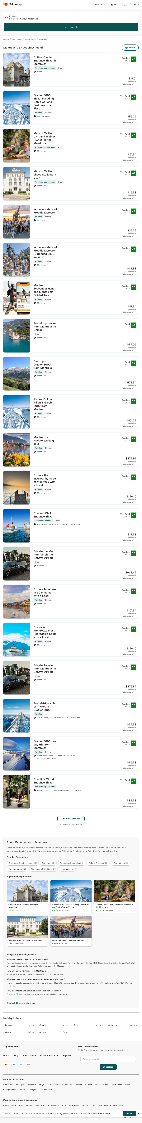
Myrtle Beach (116, 1085)
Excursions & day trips (71, 863)
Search (73, 27)
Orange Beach (9, 1089)
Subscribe (108, 1067)
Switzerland (17, 39)
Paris (21, 1105)
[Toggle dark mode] (124, 4)
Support (67, 1055)
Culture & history (98, 863)
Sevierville (31, 1085)
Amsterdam (74, 1105)
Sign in (136, 4)
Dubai (14, 1105)
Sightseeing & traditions (43, 869)
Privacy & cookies (49, 1055)
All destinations (47, 1089)
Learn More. (104, 1113)
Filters (132, 47)
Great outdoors (17, 869)
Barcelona (51, 1105)
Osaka (49, 1085)
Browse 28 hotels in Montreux (21, 1003)
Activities (48, 863)
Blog (16, 1055)
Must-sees (67, 869)
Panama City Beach (83, 1085)
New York (40, 1105)
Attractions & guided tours (23, 863)
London (22, 1089)
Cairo (93, 1105)
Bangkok (59, 1085)
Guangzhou (33, 1089)
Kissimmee (8, 1085)
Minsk (127, 1085)
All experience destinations (111, 1105)
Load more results (71, 818)
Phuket (85, 1105)
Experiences (30, 39)
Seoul (97, 1085)
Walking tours (120, 863)
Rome (6, 1105)
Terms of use (29, 1055)
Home (6, 39)
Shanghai (20, 1085)
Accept (129, 1113)
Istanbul (68, 1085)
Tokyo (41, 1085)
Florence (62, 1105)
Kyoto (105, 1085)
